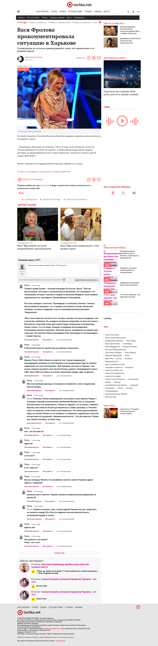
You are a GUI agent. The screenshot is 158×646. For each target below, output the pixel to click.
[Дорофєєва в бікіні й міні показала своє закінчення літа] (111, 42)
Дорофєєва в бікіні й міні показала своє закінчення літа (130, 40)
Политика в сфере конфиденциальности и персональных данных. (53, 637)
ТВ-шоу (44, 17)
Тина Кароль (130, 352)
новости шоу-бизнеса (76, 200)
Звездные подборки (57, 17)
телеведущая (31, 200)
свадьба (134, 385)
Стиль (54, 11)
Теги (106, 327)
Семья (62, 11)
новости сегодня (113, 376)
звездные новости (113, 367)
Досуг (107, 11)
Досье (69, 17)
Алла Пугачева (112, 335)
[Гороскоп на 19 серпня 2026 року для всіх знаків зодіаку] (111, 413)
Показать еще (59, 553)
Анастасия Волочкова (115, 338)
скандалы (110, 388)
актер (119, 358)
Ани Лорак (131, 341)
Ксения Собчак (130, 346)
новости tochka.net (114, 370)
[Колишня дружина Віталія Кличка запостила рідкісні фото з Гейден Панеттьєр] (111, 31)
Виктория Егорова (33, 57)
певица (117, 382)
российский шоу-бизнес (116, 385)
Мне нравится (48, 340)
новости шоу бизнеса (115, 379)
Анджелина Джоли (114, 341)
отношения (133, 379)
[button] (133, 12)
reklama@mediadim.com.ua (52, 628)
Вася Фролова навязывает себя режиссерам (79, 247)
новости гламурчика (114, 373)
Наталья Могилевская (115, 349)
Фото (127, 355)
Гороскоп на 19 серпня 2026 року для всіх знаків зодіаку (129, 411)
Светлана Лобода (113, 352)
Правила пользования (24, 637)
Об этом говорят (33, 17)
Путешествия (75, 11)
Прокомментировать (31, 340)
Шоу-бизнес (43, 11)
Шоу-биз (109, 358)
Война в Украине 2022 (60, 22)
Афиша (98, 11)
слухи (120, 388)
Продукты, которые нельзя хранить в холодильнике (128, 270)
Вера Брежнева (112, 343)
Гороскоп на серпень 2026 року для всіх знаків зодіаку (121, 93)
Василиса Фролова (52, 200)
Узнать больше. (60, 641)
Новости (22, 17)
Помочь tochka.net (38, 22)
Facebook (44, 185)
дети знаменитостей (114, 364)
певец (108, 382)
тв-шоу (129, 388)
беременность (112, 361)
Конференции (79, 17)
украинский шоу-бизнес (116, 394)
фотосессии (110, 397)
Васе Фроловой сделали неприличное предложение (34, 247)
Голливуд (127, 343)
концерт (129, 367)
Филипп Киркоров (113, 355)
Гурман (88, 11)
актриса (128, 358)
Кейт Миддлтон (112, 346)
